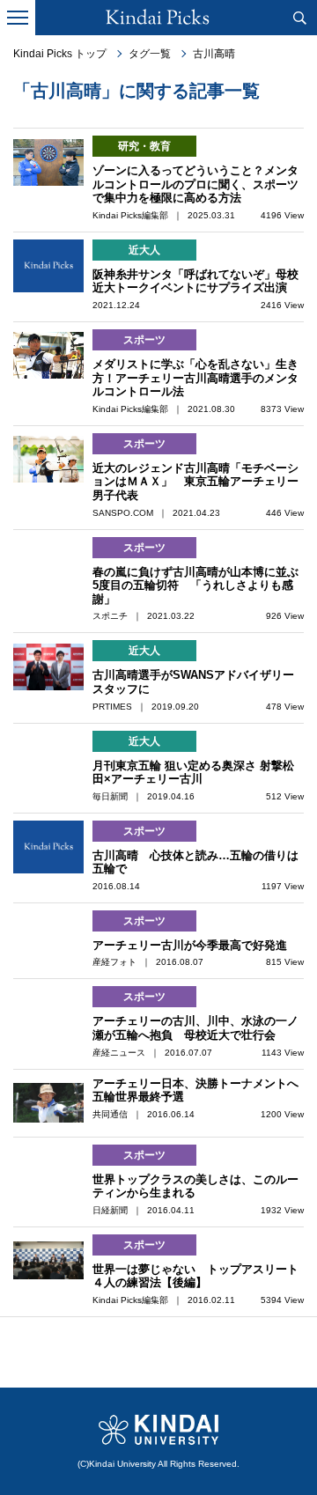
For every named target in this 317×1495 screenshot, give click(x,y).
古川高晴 (214, 53)
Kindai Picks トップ (60, 53)
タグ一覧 (150, 53)
